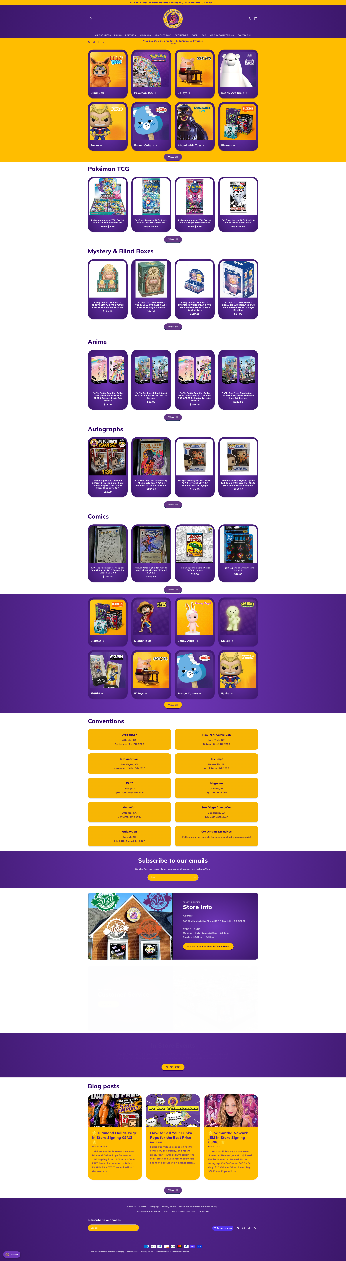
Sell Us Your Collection (183, 1211)
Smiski (225, 640)
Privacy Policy (169, 1206)
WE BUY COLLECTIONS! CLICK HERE (208, 946)
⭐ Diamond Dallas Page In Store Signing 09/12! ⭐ (114, 1137)
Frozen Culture (144, 145)
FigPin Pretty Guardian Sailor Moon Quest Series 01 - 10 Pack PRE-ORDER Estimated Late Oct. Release (194, 397)
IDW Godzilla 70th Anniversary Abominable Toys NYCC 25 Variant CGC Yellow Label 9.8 (151, 483)
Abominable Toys (190, 145)
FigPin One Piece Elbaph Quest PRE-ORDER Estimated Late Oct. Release (151, 395)
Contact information (180, 1251)
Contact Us (108, 1004)
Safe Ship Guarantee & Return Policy (198, 1206)
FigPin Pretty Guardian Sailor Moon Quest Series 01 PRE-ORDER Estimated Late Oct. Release (107, 397)
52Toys (182, 92)
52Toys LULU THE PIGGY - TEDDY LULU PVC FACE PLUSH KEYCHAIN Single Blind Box (151, 305)
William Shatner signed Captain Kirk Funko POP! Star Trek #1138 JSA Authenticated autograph (238, 483)
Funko (95, 145)
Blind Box (97, 92)
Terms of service (162, 1251)
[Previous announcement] (140, 42)
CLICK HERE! (173, 1067)
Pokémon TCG (143, 92)
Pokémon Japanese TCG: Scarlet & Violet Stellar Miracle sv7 (151, 221)
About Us (132, 1206)
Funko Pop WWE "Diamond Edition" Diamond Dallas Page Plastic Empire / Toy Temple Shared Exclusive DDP (107, 484)
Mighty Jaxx (142, 640)
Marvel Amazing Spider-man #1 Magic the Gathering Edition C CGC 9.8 (151, 570)
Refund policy (133, 1251)
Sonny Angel (186, 640)
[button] (91, 19)
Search (143, 1206)
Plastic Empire (101, 1251)
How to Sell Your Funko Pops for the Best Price (171, 1135)
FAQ (166, 1211)
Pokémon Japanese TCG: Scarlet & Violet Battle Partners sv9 (107, 221)
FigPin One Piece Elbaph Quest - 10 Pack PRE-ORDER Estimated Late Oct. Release (238, 395)
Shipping (154, 1206)
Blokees (226, 145)
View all (173, 157)
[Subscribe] (195, 877)
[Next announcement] (206, 42)
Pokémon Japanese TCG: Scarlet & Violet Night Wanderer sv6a (194, 221)
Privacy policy (147, 1251)
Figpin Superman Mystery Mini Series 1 (238, 569)
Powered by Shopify (116, 1251)
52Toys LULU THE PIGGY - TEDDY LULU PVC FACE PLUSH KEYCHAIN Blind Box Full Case (108, 305)
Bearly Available (232, 92)
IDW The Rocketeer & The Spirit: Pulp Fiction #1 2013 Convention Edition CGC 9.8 (107, 570)
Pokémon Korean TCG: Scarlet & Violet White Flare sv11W (238, 221)
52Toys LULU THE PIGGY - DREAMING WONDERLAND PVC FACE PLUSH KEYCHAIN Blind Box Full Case (194, 306)
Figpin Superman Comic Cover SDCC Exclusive (194, 569)
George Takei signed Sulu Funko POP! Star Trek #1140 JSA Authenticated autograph (194, 483)
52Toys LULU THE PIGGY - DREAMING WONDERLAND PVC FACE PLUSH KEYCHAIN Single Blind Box (238, 306)
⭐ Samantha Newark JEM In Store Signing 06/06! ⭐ (228, 1137)
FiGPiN (95, 693)
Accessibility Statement (149, 1211)
